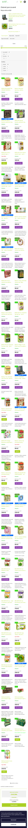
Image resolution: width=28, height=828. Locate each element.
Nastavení (13, 820)
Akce (5, 54)
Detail (4, 163)
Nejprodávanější (4, 38)
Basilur (5, 64)
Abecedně (12, 38)
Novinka (6, 56)
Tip (4, 58)
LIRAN (5, 68)
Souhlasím (13, 824)
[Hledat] (17, 1)
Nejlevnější (11, 35)
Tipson (5, 70)
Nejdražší (17, 35)
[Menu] (24, 1)
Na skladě (6, 52)
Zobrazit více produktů (13, 31)
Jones (5, 66)
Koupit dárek (14, 805)
